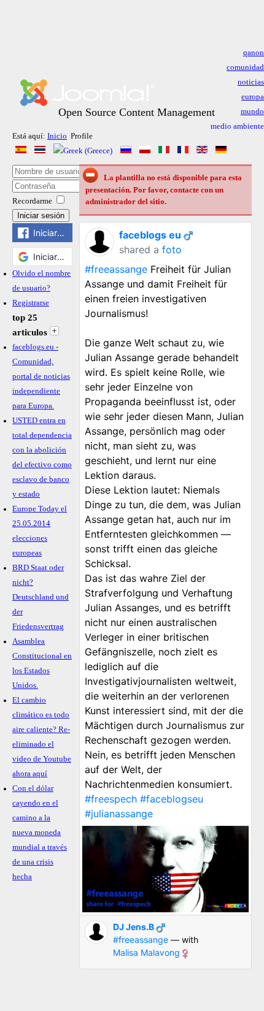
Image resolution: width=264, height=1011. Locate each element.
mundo (252, 111)
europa (252, 97)
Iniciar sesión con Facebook (52, 232)
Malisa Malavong (146, 952)
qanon (253, 52)
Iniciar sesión (40, 215)
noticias (251, 82)
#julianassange (119, 813)
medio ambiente (237, 126)
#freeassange (116, 269)
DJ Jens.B (133, 926)
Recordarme (32, 201)
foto (172, 249)
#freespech (111, 799)
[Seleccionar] (54, 332)
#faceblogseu (171, 799)
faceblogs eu (150, 235)
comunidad (245, 67)
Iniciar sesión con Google (52, 256)
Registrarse (30, 303)
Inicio (57, 136)
